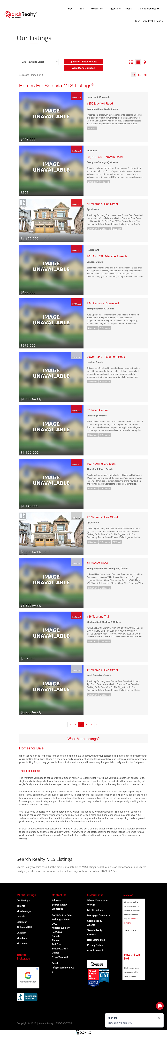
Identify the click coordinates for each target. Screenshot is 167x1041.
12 (133, 74)
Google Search (95, 950)
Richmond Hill (24, 927)
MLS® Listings (95, 910)
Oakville (21, 916)
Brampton (22, 922)
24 (139, 74)
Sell (82, 8)
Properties (97, 8)
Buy (70, 8)
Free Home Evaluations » (149, 21)
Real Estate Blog (96, 939)
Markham (22, 938)
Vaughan (21, 932)
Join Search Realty (148, 8)
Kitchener (22, 943)
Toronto (21, 905)
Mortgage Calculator (98, 915)
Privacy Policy (95, 945)
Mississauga (24, 911)
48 (145, 74)
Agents (114, 8)
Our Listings (23, 900)
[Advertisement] (132, 36)
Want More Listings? (84, 738)
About (128, 8)
